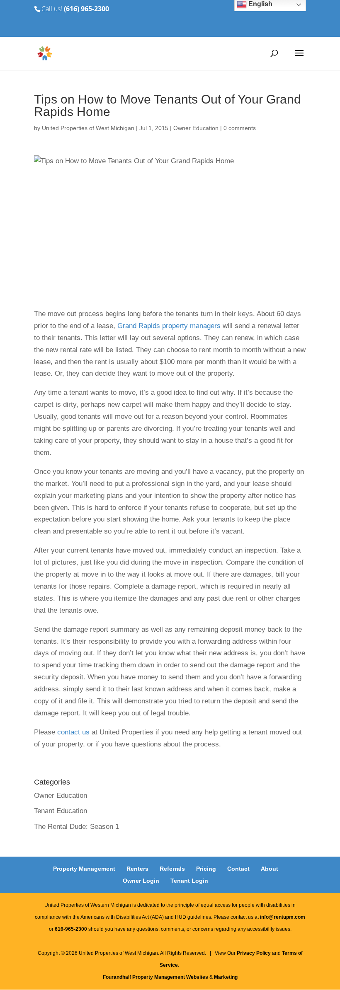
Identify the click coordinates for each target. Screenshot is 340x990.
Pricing (206, 868)
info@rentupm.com (282, 917)
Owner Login (141, 880)
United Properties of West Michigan (88, 128)
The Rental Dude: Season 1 (76, 827)
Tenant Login (189, 880)
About (269, 868)
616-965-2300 (71, 929)
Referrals (172, 868)
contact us (73, 732)
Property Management (84, 868)
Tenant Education (60, 811)
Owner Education (196, 128)
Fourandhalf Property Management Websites (155, 977)
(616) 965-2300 (86, 8)
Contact (238, 868)
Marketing (226, 977)
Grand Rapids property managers (169, 326)
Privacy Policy (254, 953)
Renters (137, 868)
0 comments (239, 128)
